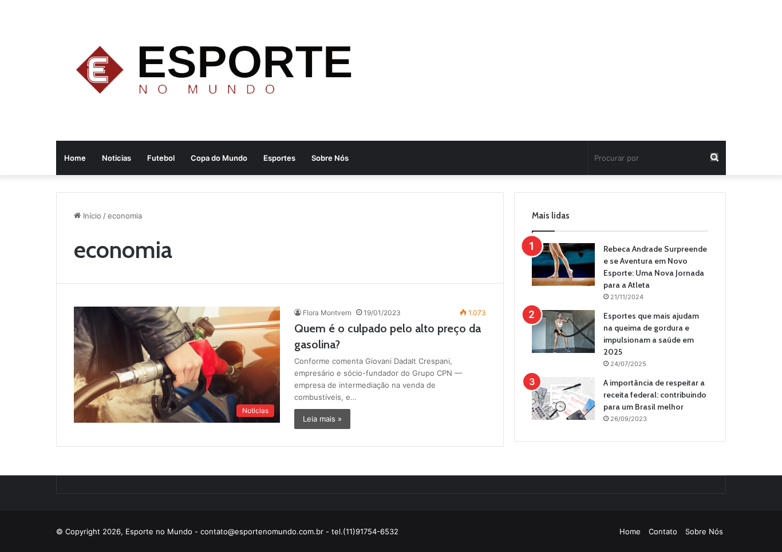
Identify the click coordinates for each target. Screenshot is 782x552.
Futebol (161, 157)
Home (75, 157)
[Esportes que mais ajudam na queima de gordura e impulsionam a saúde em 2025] (563, 331)
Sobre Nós (330, 157)
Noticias (116, 157)
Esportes (279, 157)
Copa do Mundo (219, 157)
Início (91, 215)
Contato (663, 531)
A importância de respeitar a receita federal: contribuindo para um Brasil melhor (654, 395)
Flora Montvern (327, 312)
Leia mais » (322, 418)
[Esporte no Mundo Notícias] (217, 72)
